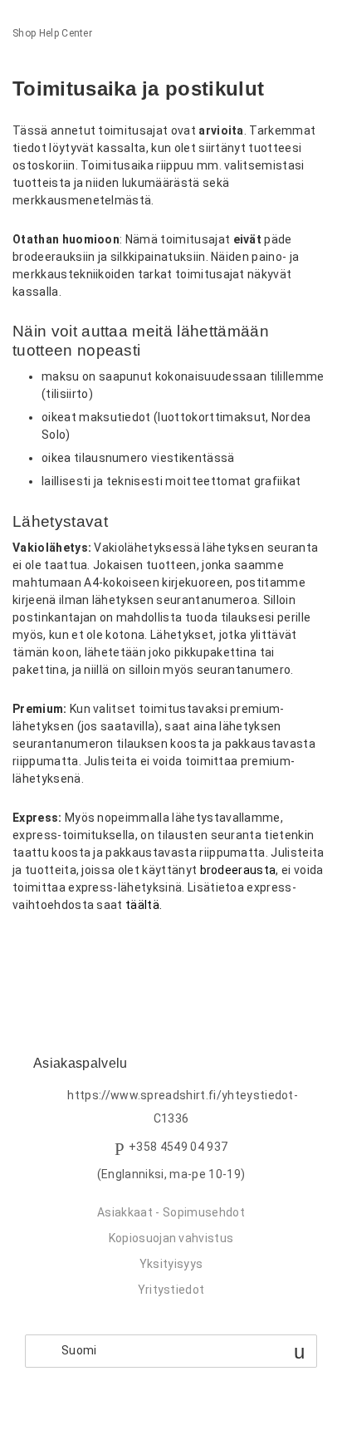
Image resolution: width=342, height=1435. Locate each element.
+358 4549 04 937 (178, 1146)
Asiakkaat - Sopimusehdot (171, 1212)
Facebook (25, 949)
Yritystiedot (171, 1289)
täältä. (143, 905)
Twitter (53, 949)
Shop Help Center (52, 33)
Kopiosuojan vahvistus (171, 1238)
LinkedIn (82, 949)
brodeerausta (238, 870)
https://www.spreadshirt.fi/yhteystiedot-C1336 (182, 1107)
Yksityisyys (171, 1263)
